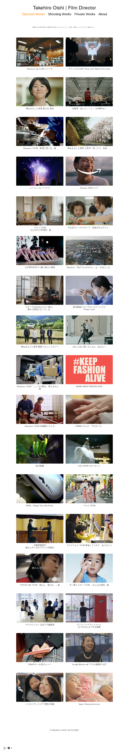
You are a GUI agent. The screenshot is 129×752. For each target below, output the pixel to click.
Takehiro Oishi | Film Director (64, 7)
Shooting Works (59, 14)
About (102, 14)
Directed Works (33, 14)
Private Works (84, 14)
